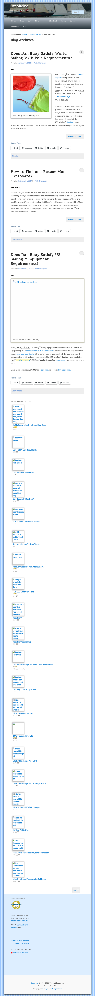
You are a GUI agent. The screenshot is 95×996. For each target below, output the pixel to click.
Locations (15, 26)
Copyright (34, 983)
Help (25, 26)
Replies (15, 156)
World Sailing (24, 360)
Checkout (53, 21)
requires (58, 77)
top (74, 890)
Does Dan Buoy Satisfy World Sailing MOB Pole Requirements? (41, 55)
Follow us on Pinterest (20, 953)
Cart (29, 21)
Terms (63, 21)
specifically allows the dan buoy (39, 350)
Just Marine (18, 6)
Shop (22, 21)
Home (24, 34)
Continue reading (75, 136)
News (13, 21)
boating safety (35, 34)
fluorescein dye (63, 96)
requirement (61, 360)
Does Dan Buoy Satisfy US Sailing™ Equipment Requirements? (35, 259)
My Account (40, 21)
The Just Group (55, 983)
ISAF (80, 74)
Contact (73, 21)
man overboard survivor (19, 921)
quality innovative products (52, 989)
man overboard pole (25, 354)
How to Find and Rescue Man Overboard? (38, 173)
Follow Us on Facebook (20, 940)
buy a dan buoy (64, 370)
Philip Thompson (40, 63)
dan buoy (70, 122)
